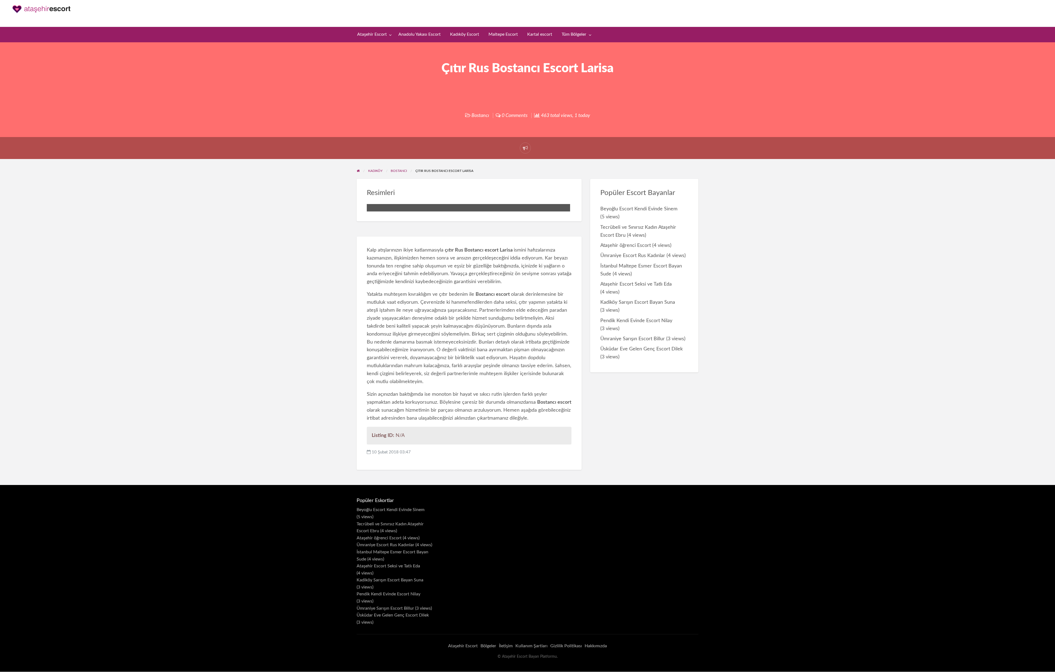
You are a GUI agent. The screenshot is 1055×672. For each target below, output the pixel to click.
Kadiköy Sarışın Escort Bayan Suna (637, 302)
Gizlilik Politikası (566, 646)
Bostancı (480, 115)
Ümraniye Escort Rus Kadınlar (632, 255)
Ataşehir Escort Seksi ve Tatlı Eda (636, 284)
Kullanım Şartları (531, 646)
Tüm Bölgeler (574, 34)
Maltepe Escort (503, 34)
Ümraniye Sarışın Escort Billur (632, 338)
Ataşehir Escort (372, 34)
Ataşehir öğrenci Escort (625, 245)
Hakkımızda (596, 646)
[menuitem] (373, 34)
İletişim (506, 646)
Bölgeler (488, 646)
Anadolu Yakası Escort (419, 34)
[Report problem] (525, 148)
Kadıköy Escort (464, 34)
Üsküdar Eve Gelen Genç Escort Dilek (641, 349)
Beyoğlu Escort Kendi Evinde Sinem (639, 208)
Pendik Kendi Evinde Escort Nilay (636, 320)
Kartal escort (539, 34)
